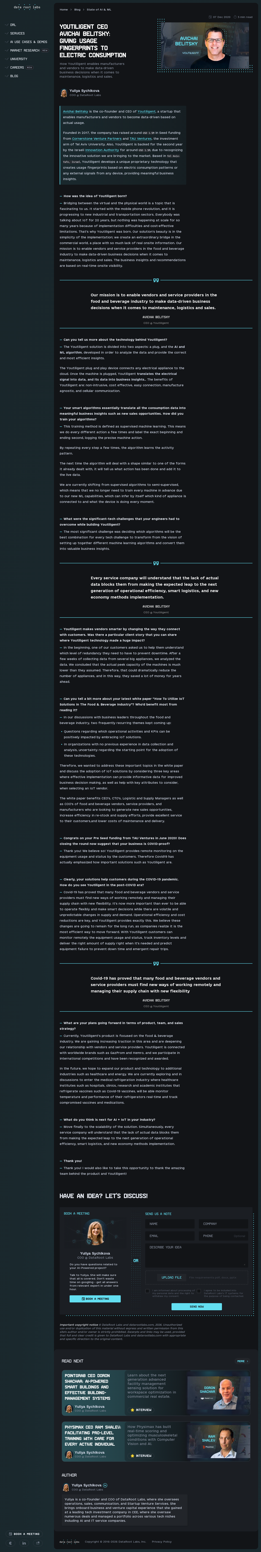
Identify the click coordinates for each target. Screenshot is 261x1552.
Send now (197, 1306)
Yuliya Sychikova (84, 91)
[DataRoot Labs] (27, 7)
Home (64, 9)
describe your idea (165, 1247)
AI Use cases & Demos (26, 42)
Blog (77, 9)
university (16, 59)
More (241, 1361)
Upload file (172, 1277)
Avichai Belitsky (75, 111)
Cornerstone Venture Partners (97, 138)
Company (210, 1224)
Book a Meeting (26, 1534)
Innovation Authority (102, 150)
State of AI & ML (99, 9)
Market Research (26, 50)
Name (154, 1224)
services (15, 33)
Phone (208, 1236)
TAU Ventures (141, 138)
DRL (10, 25)
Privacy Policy (162, 1541)
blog (11, 76)
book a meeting (97, 1298)
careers (18, 67)
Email (154, 1236)
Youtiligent (147, 111)
